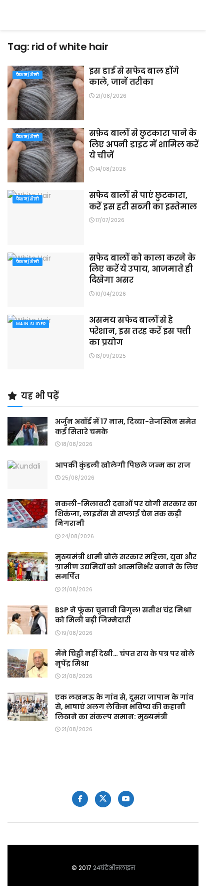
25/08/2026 (77, 478)
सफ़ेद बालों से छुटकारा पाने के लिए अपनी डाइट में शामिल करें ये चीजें (143, 144)
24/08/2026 (77, 536)
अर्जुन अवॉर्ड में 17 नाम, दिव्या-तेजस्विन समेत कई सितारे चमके (125, 426)
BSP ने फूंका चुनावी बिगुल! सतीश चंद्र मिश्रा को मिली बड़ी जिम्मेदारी (123, 615)
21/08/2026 (110, 96)
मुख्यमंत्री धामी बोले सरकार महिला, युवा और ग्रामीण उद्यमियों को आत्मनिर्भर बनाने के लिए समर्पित (126, 566)
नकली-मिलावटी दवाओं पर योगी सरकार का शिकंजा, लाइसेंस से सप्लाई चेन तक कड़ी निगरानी (126, 513)
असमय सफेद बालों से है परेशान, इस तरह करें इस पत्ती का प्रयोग (140, 331)
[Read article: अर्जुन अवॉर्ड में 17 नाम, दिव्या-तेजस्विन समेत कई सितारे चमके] (28, 431)
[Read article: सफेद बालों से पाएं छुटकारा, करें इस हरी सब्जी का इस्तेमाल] (46, 217)
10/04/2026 (110, 294)
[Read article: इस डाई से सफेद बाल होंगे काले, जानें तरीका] (46, 93)
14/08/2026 (110, 169)
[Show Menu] (193, 15)
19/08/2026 (76, 633)
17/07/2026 (109, 220)
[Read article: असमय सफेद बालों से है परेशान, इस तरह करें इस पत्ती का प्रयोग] (46, 342)
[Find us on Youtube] (126, 799)
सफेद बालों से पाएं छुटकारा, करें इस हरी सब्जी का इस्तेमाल (143, 200)
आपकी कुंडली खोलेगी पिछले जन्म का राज (122, 465)
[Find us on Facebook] (80, 799)
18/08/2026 (76, 444)
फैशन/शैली (27, 75)
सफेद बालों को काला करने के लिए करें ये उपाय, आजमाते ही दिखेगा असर (142, 269)
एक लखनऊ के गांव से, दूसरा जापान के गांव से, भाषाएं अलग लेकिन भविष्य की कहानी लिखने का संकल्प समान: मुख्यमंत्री (124, 707)
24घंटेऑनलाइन (114, 867)
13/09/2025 (110, 356)
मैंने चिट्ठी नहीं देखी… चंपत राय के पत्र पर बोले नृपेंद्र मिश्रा (124, 658)
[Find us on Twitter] (103, 799)
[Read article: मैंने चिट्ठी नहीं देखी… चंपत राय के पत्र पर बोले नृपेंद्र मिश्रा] (28, 663)
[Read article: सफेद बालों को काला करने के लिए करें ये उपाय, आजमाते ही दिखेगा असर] (46, 280)
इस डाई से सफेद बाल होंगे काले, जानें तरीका (134, 76)
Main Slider (31, 324)
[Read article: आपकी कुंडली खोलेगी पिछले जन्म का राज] (28, 475)
